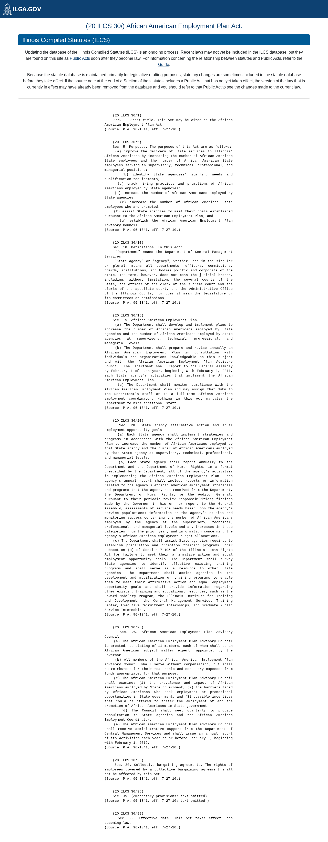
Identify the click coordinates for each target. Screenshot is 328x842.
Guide (163, 64)
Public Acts (80, 58)
